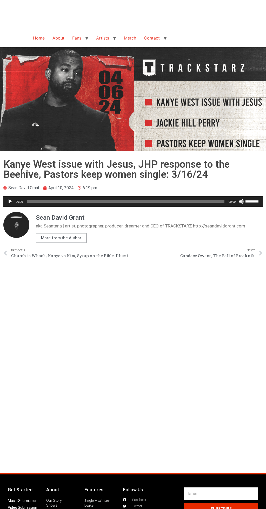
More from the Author (61, 238)
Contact (152, 38)
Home (39, 38)
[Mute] (241, 201)
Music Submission (22, 501)
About (58, 38)
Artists (102, 38)
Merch (130, 38)
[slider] (252, 201)
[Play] (10, 201)
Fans (76, 38)
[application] (133, 201)
